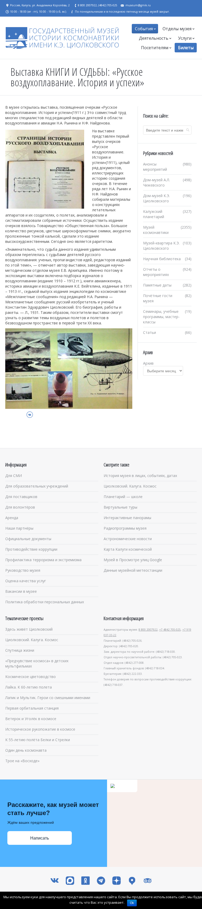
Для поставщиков (21, 496)
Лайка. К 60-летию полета (28, 687)
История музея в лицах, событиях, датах (140, 475)
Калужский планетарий (153, 214)
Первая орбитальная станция (32, 708)
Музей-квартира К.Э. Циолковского (161, 245)
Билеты (186, 48)
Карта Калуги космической (128, 549)
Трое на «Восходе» (22, 760)
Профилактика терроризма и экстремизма (43, 559)
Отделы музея (177, 29)
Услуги (184, 38)
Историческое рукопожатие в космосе (40, 729)
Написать (39, 838)
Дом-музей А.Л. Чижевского (156, 182)
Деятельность (153, 38)
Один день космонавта (26, 750)
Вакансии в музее (21, 591)
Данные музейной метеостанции (133, 570)
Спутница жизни (19, 650)
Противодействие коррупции (31, 549)
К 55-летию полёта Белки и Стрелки (37, 739)
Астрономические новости (128, 538)
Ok (132, 903)
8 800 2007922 (148, 629)
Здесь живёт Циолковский (29, 629)
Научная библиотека (162, 258)
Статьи (149, 332)
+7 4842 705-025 (170, 629)
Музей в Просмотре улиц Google (133, 559)
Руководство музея (22, 570)
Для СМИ (13, 475)
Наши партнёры (19, 528)
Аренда (11, 517)
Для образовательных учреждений (36, 486)
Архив (148, 363)
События (144, 29)
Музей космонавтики (156, 230)
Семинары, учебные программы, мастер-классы (161, 316)
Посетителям (154, 48)
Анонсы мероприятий (155, 167)
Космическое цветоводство (30, 676)
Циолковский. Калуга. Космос (130, 486)
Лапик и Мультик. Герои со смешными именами (47, 697)
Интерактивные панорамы (127, 517)
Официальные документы (28, 538)
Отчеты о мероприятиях (156, 272)
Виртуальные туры (120, 507)
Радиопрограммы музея (125, 528)
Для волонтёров (20, 507)
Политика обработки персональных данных (44, 601)
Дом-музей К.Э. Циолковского (156, 198)
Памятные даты (157, 285)
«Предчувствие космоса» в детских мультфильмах (36, 663)
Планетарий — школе (123, 496)
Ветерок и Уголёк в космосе (30, 718)
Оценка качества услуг (25, 580)
